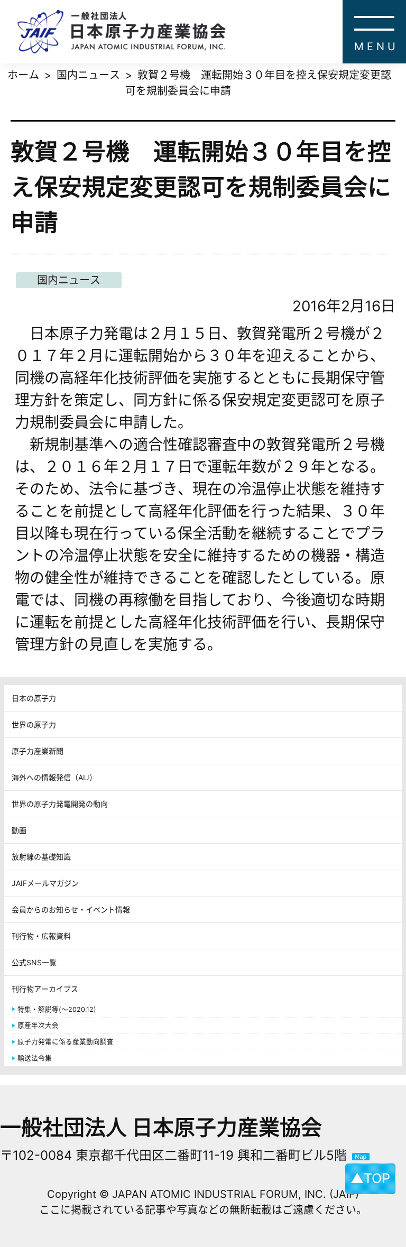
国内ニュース (68, 280)
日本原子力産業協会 (211, 31)
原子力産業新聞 (37, 750)
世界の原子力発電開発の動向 (60, 803)
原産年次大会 (38, 1025)
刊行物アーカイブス (45, 988)
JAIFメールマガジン (45, 883)
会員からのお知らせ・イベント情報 (71, 909)
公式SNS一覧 (34, 962)
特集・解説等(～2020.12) (56, 1009)
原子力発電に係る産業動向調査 (65, 1042)
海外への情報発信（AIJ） (54, 777)
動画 (19, 830)
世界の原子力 (34, 724)
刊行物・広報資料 (41, 935)
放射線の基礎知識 (41, 856)
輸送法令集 (34, 1058)
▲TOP (370, 1178)
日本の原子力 (34, 698)
